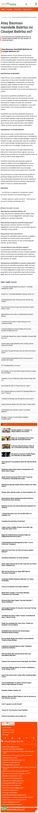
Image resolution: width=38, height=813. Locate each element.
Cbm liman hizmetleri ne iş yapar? (12, 804)
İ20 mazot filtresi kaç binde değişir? (13, 749)
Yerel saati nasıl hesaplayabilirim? (13, 778)
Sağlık (3, 9)
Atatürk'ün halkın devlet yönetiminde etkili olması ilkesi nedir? (19, 752)
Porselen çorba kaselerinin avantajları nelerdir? (16, 773)
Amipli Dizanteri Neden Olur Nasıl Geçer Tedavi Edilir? (18, 404)
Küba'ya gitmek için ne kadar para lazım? (14, 799)
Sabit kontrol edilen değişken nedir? (13, 788)
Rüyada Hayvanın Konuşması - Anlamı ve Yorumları (17, 755)
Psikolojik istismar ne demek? (11, 765)
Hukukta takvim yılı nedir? (10, 758)
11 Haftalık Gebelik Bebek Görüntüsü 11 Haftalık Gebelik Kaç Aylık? (16, 287)
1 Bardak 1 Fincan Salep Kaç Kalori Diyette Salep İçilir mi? (18, 379)
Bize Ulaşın (5, 734)
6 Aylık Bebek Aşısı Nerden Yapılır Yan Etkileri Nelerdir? (15, 410)
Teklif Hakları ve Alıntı (8, 732)
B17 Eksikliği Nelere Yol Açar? (10, 365)
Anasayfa (4, 17)
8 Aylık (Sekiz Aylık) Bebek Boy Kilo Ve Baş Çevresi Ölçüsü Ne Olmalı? (17, 344)
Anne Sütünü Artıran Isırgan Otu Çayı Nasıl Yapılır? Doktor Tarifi (17, 308)
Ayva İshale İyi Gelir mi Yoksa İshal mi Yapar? (15, 386)
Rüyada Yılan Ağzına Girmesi (11, 746)
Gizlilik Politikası (6, 727)
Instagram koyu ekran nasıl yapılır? (13, 783)
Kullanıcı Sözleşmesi (8, 730)
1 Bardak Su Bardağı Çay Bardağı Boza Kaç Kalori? (17, 399)
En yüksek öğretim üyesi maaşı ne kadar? (15, 795)
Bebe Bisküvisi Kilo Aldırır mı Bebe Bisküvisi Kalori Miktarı (17, 315)
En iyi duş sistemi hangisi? (10, 792)
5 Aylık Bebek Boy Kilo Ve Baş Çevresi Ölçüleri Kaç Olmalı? (17, 300)
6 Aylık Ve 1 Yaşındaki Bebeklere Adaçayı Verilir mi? (17, 294)
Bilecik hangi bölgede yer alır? (11, 802)
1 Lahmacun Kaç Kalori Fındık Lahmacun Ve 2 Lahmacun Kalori (16, 322)
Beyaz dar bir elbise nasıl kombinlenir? (14, 760)
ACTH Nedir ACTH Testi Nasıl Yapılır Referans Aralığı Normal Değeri (18, 372)
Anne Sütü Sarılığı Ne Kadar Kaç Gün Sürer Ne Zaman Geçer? (18, 351)
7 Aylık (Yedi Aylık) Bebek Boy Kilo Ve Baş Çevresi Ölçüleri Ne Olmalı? (17, 359)
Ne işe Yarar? (27, 9)
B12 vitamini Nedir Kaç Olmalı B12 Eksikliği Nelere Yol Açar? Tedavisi (18, 392)
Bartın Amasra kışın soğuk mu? (12, 785)
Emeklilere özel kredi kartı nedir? (12, 776)
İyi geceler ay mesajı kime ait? (11, 762)
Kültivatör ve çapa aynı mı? (10, 790)
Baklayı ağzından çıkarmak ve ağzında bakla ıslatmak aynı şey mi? (19, 768)
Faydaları (9, 9)
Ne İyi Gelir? (18, 9)
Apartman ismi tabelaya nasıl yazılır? (13, 780)
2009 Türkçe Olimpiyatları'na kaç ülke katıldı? (16, 771)
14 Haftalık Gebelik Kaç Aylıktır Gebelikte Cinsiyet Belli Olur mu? (18, 337)
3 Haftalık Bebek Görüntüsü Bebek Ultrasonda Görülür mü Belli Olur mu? (16, 330)
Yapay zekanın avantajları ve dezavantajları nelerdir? (18, 797)
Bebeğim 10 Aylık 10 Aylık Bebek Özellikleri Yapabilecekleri (14, 418)
